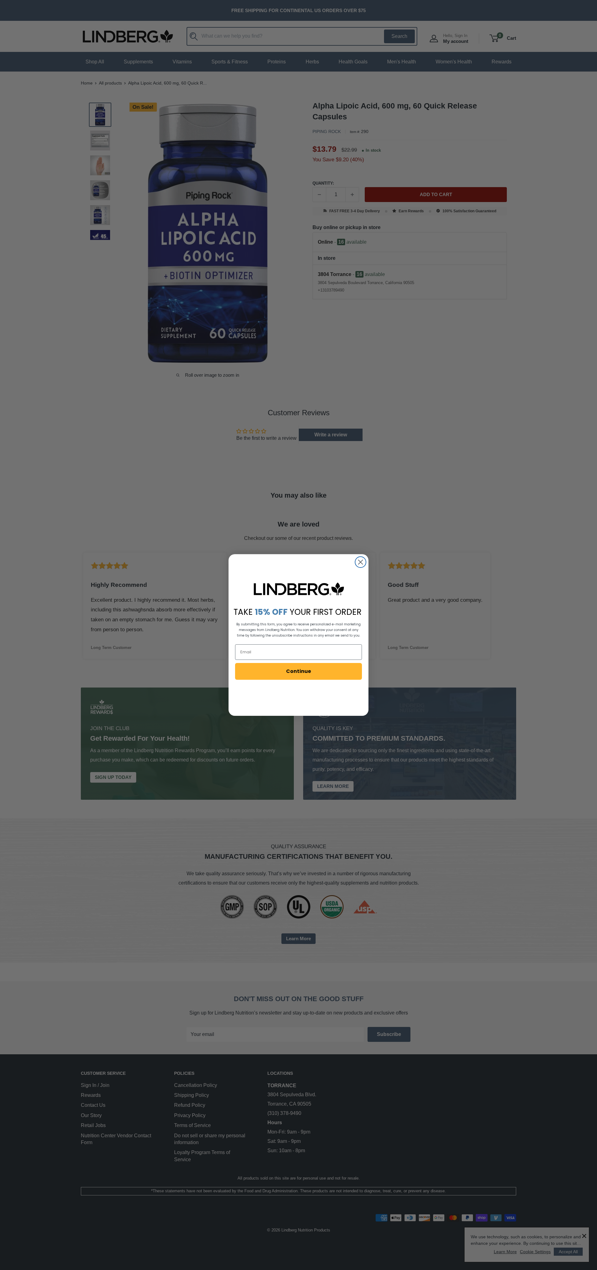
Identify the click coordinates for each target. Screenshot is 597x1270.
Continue (298, 671)
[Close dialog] (360, 562)
